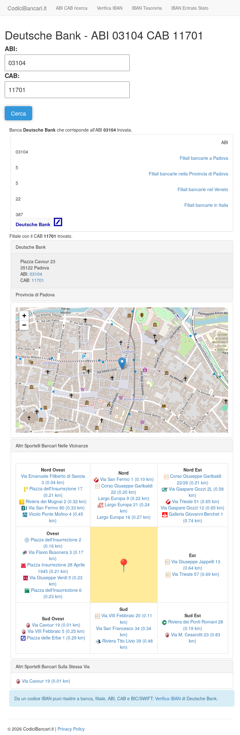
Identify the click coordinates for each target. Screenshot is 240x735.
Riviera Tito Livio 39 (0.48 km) (127, 644)
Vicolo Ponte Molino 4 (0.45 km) (55, 517)
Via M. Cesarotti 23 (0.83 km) (195, 637)
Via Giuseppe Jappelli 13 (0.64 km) (195, 564)
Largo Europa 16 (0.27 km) (124, 517)
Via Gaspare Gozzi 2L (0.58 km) (196, 492)
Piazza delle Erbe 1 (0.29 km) (55, 637)
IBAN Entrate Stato (189, 8)
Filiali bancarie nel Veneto (203, 189)
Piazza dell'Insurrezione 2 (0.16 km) (55, 542)
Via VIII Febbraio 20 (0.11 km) (126, 618)
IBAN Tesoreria (147, 8)
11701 (38, 280)
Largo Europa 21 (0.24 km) (126, 507)
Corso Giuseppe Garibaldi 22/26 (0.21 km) (195, 479)
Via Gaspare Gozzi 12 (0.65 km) (192, 507)
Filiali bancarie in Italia (206, 205)
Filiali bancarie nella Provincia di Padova (188, 173)
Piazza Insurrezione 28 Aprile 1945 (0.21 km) (55, 567)
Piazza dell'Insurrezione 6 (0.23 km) (56, 593)
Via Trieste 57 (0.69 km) (195, 574)
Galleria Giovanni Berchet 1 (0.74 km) (195, 517)
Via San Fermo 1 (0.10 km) (126, 479)
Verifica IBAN (109, 8)
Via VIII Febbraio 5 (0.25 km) (55, 631)
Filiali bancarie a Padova (204, 158)
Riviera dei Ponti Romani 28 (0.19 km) (195, 624)
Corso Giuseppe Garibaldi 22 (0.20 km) (126, 488)
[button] (122, 363)
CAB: (12, 75)
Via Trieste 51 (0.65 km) (195, 501)
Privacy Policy (71, 729)
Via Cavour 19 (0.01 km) (55, 625)
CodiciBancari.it (27, 8)
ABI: (11, 48)
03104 (36, 274)
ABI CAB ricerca (72, 8)
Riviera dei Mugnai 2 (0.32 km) (55, 501)
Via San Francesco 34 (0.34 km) (123, 631)
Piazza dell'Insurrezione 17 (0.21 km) (55, 491)
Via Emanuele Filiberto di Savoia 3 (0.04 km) (53, 479)
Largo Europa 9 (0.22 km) (123, 498)
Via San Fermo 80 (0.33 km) (56, 507)
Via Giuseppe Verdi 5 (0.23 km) (55, 580)
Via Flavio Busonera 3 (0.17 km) (55, 555)
